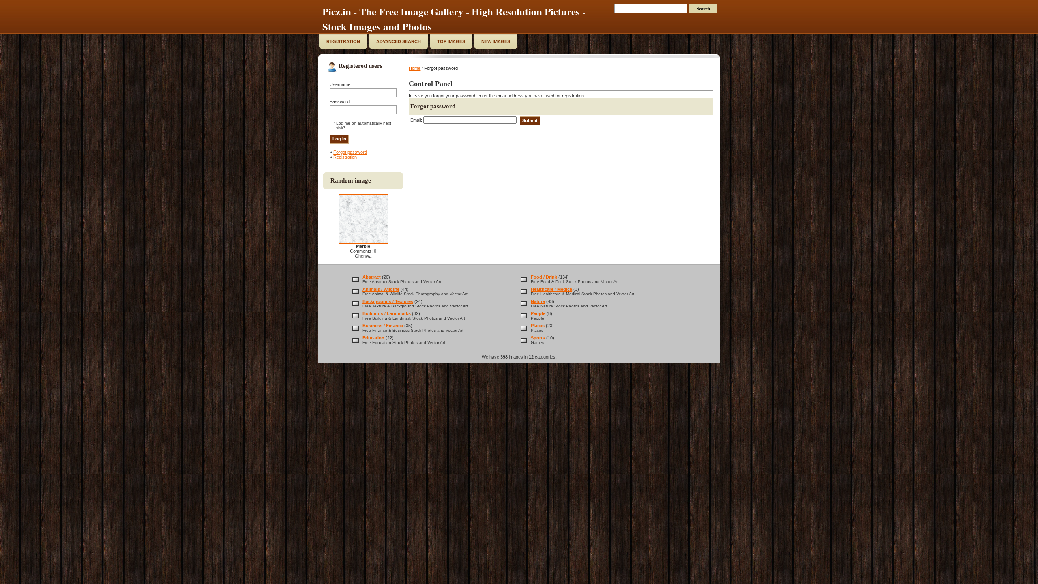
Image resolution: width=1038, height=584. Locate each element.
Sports (538, 337)
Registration (345, 157)
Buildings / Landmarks (386, 313)
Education (373, 337)
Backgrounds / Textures (387, 301)
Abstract (371, 277)
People (538, 313)
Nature (538, 301)
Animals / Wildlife (380, 289)
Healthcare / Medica (551, 289)
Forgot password (350, 152)
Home (414, 68)
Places (538, 325)
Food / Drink (544, 277)
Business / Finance (382, 325)
